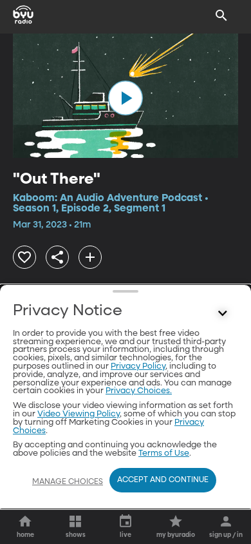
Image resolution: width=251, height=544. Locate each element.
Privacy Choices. (139, 391)
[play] (125, 98)
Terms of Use (163, 453)
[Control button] (223, 314)
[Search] (221, 15)
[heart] (24, 257)
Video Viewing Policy (78, 414)
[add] (90, 257)
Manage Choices (67, 482)
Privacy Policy (138, 366)
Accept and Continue (163, 480)
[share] (57, 257)
